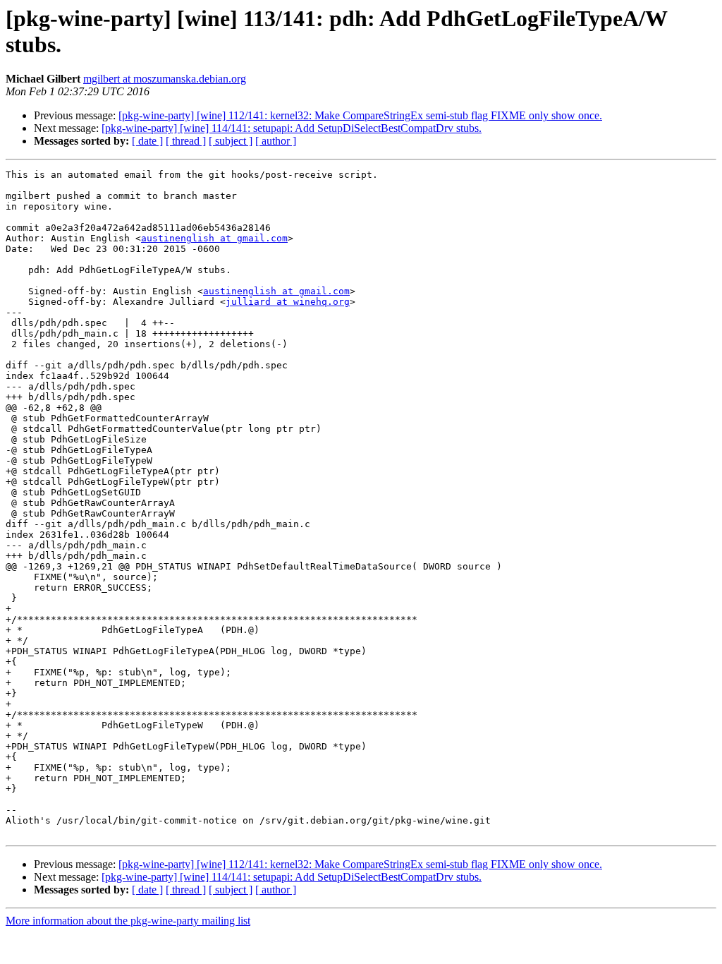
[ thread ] (186, 141)
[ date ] (147, 141)
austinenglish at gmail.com (214, 238)
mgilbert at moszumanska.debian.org (164, 79)
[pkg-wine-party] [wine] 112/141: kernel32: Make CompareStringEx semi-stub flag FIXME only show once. (360, 115)
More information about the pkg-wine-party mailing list (128, 921)
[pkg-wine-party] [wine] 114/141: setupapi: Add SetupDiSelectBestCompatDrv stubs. (292, 128)
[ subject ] (230, 141)
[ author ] (275, 141)
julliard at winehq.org (288, 301)
